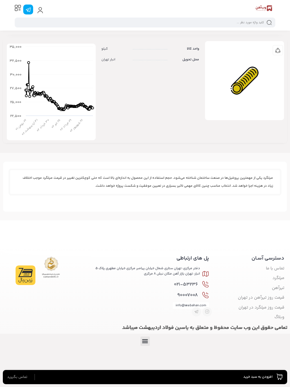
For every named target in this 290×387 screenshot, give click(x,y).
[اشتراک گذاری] (278, 50)
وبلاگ (279, 317)
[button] (145, 341)
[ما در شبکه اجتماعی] (28, 9)
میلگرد (278, 278)
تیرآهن (278, 288)
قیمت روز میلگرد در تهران (261, 307)
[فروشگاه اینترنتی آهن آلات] (263, 9)
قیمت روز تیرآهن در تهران (261, 297)
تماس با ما (275, 268)
